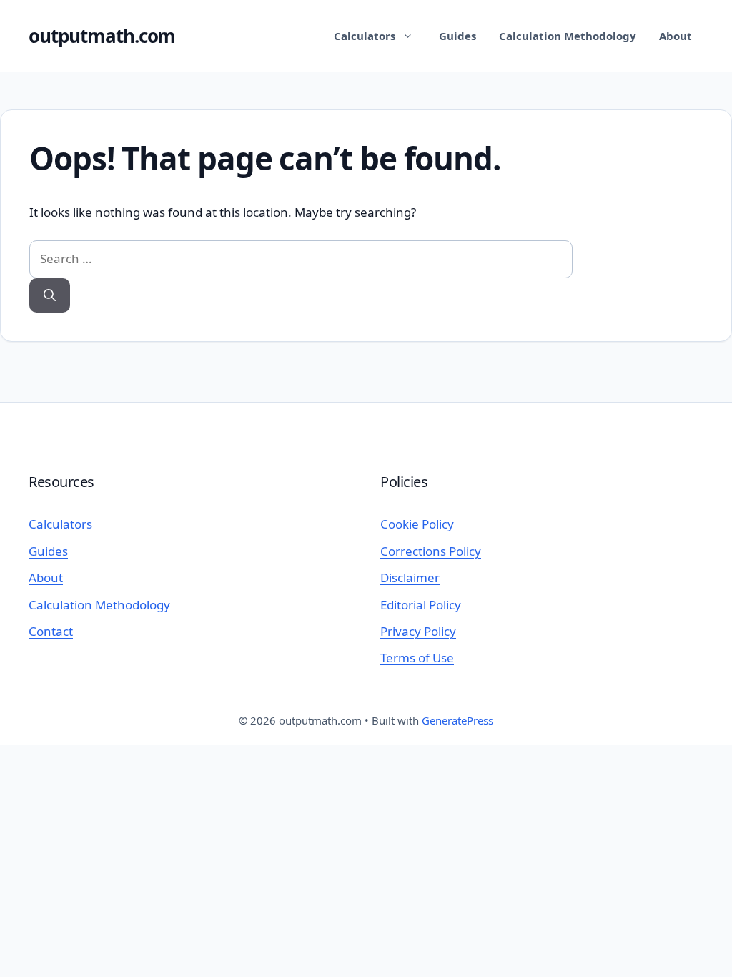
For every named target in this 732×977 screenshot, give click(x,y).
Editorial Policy (420, 604)
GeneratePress (457, 720)
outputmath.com (102, 36)
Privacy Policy (418, 631)
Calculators (364, 36)
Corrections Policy (430, 551)
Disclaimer (410, 577)
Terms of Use (417, 657)
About (675, 36)
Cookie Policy (417, 524)
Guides (457, 36)
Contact (51, 631)
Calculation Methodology (567, 36)
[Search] (49, 295)
